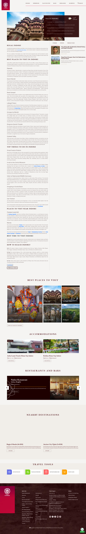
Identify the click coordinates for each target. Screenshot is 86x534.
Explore (28, 3)
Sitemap (23, 523)
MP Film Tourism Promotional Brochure (41, 506)
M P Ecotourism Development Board (41, 512)
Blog (36, 514)
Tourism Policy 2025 (26, 521)
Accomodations (39, 493)
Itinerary (37, 495)
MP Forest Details (39, 508)
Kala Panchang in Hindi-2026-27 (41, 519)
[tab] (54, 43)
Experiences (36, 3)
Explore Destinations (26, 493)
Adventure (24, 495)
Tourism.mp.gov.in (25, 507)
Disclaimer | (55, 527)
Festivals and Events (26, 499)
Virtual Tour (12, 267)
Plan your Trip (46, 3)
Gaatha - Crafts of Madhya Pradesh (27, 504)
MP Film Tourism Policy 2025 (41, 499)
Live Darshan (9, 264)
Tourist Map (38, 516)
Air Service (71, 3)
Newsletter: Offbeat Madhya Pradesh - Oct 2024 (27, 514)
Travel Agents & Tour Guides (27, 501)
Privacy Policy (60, 527)
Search (81, 3)
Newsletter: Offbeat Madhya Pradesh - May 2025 (27, 518)
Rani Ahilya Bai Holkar (21, 49)
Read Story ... (64, 53)
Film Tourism (38, 497)
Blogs (54, 3)
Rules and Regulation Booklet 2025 (41, 502)
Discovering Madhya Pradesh (27, 511)
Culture (23, 497)
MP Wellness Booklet (26, 509)
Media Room (63, 3)
